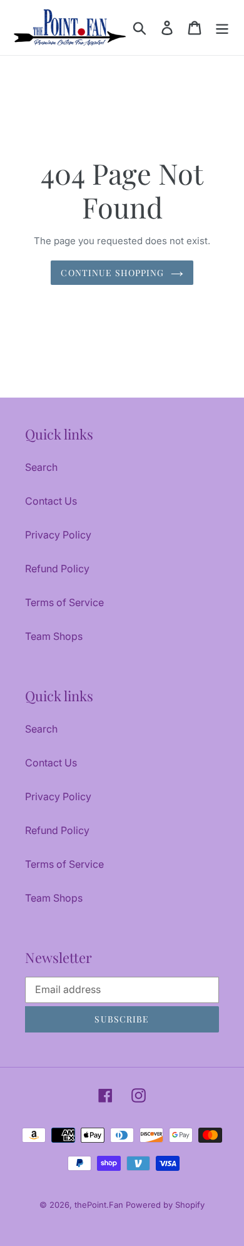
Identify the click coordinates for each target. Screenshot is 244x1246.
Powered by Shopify (165, 1205)
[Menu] (222, 27)
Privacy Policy (58, 534)
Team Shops (54, 636)
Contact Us (51, 501)
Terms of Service (64, 602)
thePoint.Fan (100, 1205)
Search (41, 467)
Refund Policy (57, 568)
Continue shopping (112, 273)
